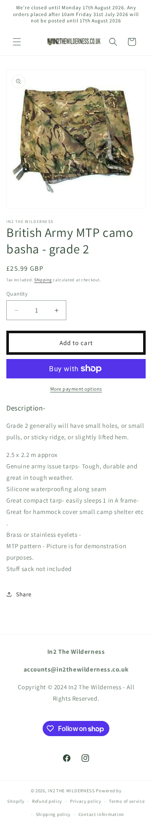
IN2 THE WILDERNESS (71, 791)
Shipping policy (53, 814)
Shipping (43, 280)
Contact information (101, 814)
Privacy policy (85, 801)
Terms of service (126, 801)
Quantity (16, 293)
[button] (17, 42)
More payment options (76, 389)
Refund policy (47, 801)
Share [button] (24, 594)
